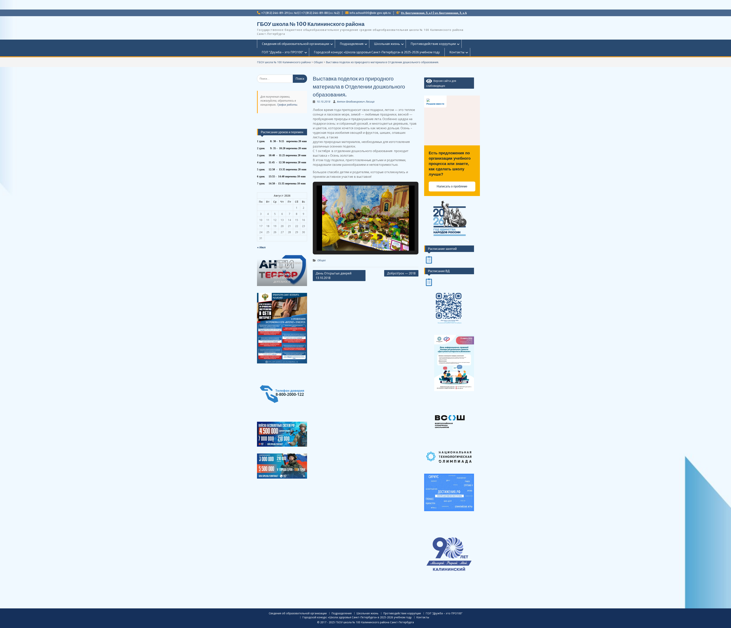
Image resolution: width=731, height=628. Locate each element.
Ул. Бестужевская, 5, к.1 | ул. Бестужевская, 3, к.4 (434, 13)
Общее (321, 260)
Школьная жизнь (387, 44)
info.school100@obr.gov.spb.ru (370, 13)
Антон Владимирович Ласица (355, 101)
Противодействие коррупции (433, 44)
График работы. (287, 104)
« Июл (261, 247)
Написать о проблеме (452, 186)
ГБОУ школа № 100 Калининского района (311, 24)
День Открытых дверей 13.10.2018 (333, 275)
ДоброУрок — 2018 (401, 273)
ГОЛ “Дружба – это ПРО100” (282, 52)
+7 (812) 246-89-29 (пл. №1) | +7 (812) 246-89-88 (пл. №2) (300, 13)
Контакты (456, 52)
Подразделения (351, 44)
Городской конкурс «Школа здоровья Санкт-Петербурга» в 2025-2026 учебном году (377, 52)
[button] (357, 241)
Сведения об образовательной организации (295, 44)
